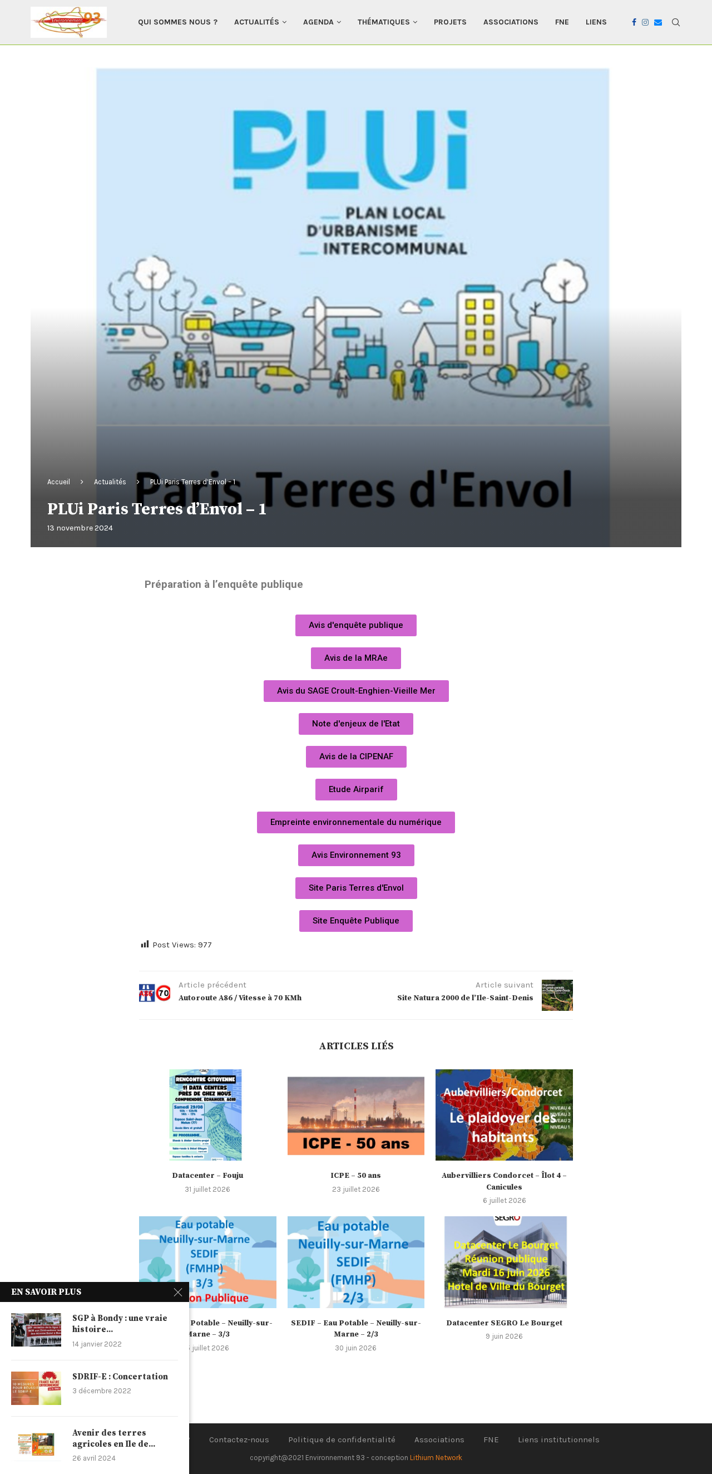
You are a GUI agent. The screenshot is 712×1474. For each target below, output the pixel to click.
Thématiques (384, 22)
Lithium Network (436, 1457)
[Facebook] (634, 22)
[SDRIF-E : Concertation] (36, 1388)
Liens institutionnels (559, 1439)
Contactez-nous (239, 1439)
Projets (450, 22)
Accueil (58, 482)
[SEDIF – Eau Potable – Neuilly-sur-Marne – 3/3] (207, 1262)
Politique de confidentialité (341, 1439)
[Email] (658, 22)
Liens (596, 22)
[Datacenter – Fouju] (207, 1115)
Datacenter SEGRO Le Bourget (504, 1323)
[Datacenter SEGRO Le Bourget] (504, 1262)
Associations (510, 22)
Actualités (256, 22)
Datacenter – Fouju (207, 1176)
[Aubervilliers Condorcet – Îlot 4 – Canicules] (504, 1115)
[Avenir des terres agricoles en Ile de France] (36, 1444)
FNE (562, 22)
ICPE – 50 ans (355, 1176)
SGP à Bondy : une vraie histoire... (119, 1324)
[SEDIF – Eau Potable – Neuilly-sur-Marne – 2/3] (356, 1262)
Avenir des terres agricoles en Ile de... (113, 1439)
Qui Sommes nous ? (177, 22)
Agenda (318, 22)
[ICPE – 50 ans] (356, 1115)
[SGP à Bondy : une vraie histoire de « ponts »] (36, 1330)
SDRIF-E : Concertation (120, 1377)
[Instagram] (645, 22)
